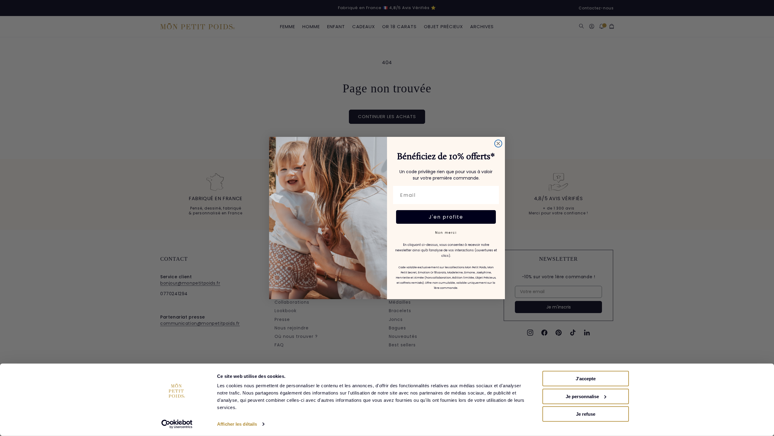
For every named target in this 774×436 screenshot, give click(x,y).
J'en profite (446, 216)
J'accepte (586, 378)
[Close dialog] (498, 143)
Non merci (446, 232)
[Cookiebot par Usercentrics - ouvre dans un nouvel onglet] (177, 424)
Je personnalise (582, 396)
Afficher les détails (237, 424)
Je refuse (585, 414)
